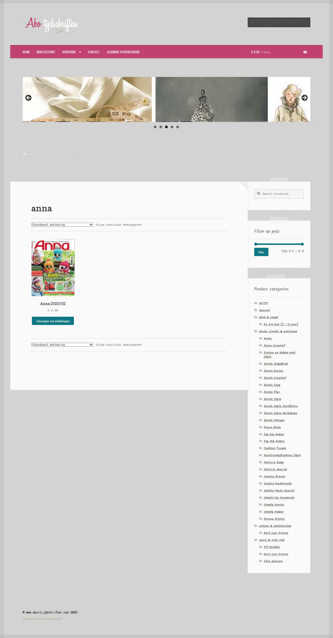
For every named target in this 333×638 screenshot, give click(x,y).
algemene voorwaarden (123, 51)
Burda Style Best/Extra (281, 406)
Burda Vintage (274, 420)
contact (94, 51)
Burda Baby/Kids (276, 363)
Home (31, 154)
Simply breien (274, 504)
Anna (268, 338)
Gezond (264, 310)
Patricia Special (275, 469)
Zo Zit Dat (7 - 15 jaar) (281, 324)
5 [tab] (177, 127)
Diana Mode (272, 427)
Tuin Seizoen (273, 561)
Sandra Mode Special (279, 490)
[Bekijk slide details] (166, 98)
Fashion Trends (275, 448)
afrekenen (69, 51)
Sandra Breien (274, 476)
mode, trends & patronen (278, 331)
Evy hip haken (274, 434)
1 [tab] (155, 127)
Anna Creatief (274, 345)
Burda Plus (272, 392)
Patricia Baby (274, 462)
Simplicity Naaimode (279, 497)
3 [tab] (166, 127)
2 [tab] (160, 127)
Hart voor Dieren (276, 533)
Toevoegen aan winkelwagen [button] (53, 321)
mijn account (46, 51)
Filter (261, 252)
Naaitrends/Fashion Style (282, 455)
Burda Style (272, 399)
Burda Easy (272, 385)
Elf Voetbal (272, 547)
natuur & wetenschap (275, 526)
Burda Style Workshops (280, 413)
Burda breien (273, 371)
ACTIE (263, 303)
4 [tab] (172, 127)
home (26, 51)
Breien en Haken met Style (279, 354)
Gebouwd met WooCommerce (42, 617)
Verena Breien (274, 519)
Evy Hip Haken (274, 441)
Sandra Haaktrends (278, 483)
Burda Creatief (275, 378)
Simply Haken (274, 511)
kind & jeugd (268, 317)
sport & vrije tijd (271, 540)
